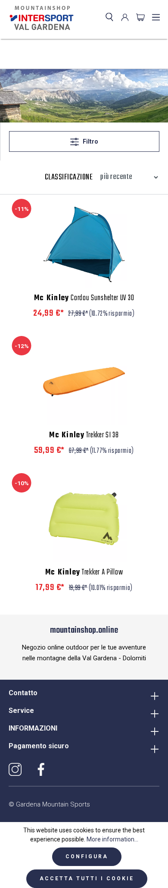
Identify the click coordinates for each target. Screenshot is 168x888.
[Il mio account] (125, 17)
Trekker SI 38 (84, 435)
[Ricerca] (109, 17)
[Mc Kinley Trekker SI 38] (84, 382)
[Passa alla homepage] (39, 18)
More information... (112, 839)
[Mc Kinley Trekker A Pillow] (84, 519)
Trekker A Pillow (84, 572)
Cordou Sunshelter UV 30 (84, 298)
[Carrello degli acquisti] (140, 17)
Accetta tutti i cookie (87, 878)
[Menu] (156, 17)
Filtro (89, 141)
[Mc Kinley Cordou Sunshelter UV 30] (84, 244)
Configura (86, 856)
